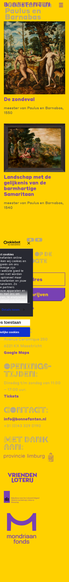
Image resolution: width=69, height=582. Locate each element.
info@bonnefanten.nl (25, 418)
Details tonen (11, 309)
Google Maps (16, 352)
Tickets (11, 396)
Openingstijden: (27, 370)
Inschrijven (34, 294)
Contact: (26, 410)
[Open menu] (62, 3)
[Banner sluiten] (28, 243)
